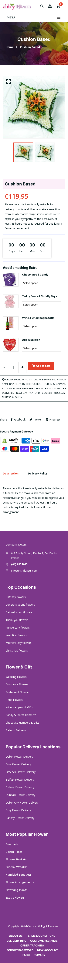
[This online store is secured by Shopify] (10, 440)
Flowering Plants (16, 890)
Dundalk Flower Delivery (20, 795)
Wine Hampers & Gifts (19, 707)
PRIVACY (40, 955)
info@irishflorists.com (24, 570)
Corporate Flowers (17, 684)
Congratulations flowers (20, 604)
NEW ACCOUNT (47, 950)
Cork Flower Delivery (18, 764)
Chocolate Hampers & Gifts (22, 722)
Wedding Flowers (16, 677)
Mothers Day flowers (19, 643)
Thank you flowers (17, 620)
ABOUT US (15, 935)
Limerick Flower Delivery (21, 772)
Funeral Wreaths (16, 867)
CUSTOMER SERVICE (44, 940)
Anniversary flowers (18, 627)
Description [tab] (11, 473)
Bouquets (12, 844)
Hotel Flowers (14, 700)
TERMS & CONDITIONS (40, 935)
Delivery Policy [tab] (38, 473)
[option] (34, 107)
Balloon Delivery (16, 730)
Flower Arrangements (20, 882)
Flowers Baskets (16, 859)
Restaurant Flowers (17, 692)
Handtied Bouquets (18, 874)
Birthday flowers (16, 597)
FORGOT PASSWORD (20, 950)
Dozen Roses (14, 852)
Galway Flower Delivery (20, 787)
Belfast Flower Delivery (20, 779)
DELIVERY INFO (16, 940)
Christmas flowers (17, 650)
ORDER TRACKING (32, 945)
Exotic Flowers (15, 897)
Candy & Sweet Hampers (21, 715)
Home (10, 47)
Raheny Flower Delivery (20, 818)
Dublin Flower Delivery (19, 756)
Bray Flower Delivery (18, 810)
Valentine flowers (16, 635)
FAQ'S (26, 955)
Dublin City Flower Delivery (22, 802)
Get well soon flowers (19, 612)
